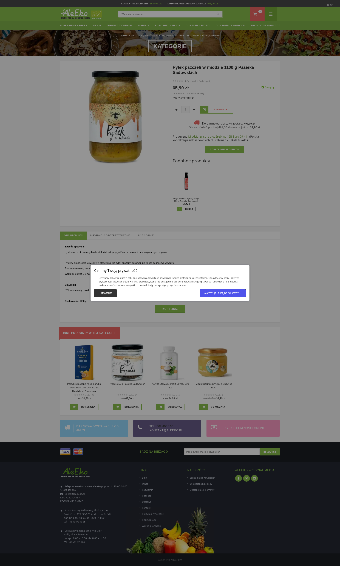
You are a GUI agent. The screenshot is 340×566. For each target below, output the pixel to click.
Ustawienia (105, 293)
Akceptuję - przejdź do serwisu (222, 293)
